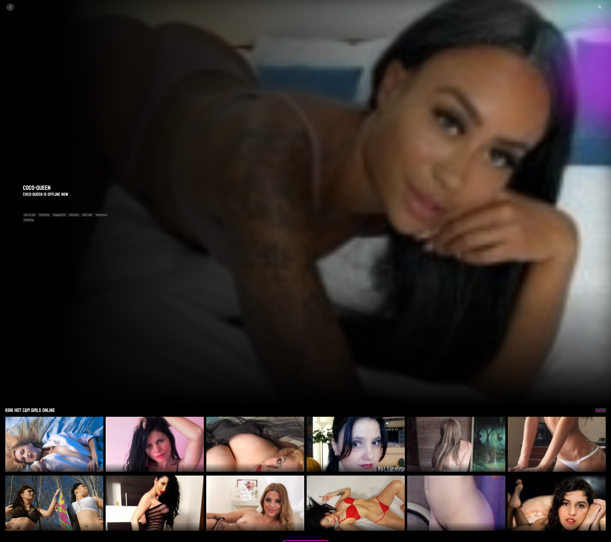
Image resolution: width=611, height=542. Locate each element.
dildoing (28, 219)
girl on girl (29, 214)
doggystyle (59, 214)
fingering (44, 214)
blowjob (73, 214)
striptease (101, 214)
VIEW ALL (600, 410)
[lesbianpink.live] (10, 7)
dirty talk (87, 214)
